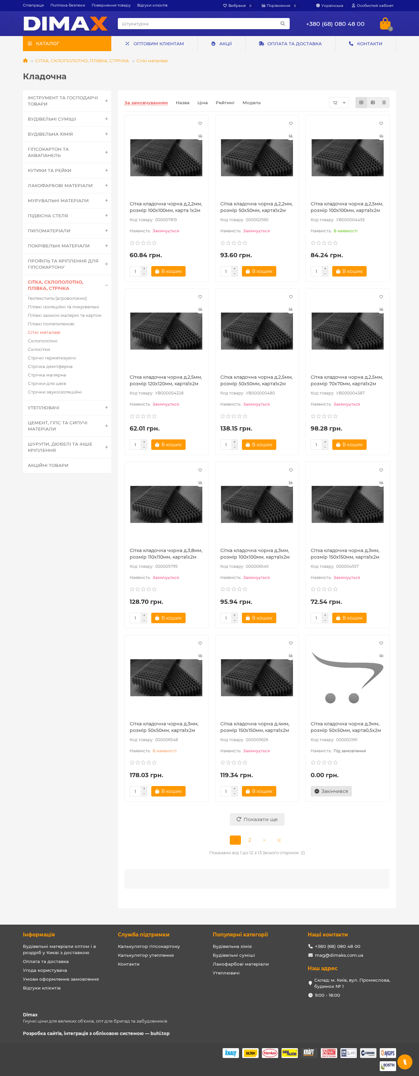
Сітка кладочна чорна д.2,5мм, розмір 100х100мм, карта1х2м (347, 207)
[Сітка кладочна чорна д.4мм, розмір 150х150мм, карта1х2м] (257, 678)
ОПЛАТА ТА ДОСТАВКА (294, 43)
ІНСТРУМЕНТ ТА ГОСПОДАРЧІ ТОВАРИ (63, 100)
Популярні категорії (240, 935)
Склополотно (42, 340)
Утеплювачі (226, 972)
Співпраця (33, 5)
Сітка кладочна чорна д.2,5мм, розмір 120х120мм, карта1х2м (166, 380)
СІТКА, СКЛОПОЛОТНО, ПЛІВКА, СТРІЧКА (82, 60)
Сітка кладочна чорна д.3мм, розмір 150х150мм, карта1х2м (345, 554)
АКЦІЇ (225, 43)
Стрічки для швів (47, 383)
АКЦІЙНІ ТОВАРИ (48, 465)
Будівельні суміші (234, 955)
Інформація (39, 935)
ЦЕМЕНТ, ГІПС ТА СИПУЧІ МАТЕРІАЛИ (57, 426)
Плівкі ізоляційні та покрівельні (63, 306)
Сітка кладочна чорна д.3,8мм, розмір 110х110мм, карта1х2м (166, 554)
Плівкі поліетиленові (51, 323)
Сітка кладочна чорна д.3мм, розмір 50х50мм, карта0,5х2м (346, 727)
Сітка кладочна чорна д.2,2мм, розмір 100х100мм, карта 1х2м (166, 207)
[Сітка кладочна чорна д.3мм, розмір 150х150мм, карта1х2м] (347, 504)
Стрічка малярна (47, 374)
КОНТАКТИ (369, 43)
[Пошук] (282, 23)
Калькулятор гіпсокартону (149, 946)
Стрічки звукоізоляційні (55, 391)
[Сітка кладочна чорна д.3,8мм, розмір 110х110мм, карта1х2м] (166, 504)
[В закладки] (200, 123)
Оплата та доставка (46, 961)
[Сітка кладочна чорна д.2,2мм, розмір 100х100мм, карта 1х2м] (166, 158)
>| (279, 840)
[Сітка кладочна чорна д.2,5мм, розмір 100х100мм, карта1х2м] (347, 158)
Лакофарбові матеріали (241, 964)
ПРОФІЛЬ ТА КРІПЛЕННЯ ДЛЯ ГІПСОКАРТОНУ (63, 264)
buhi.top (160, 1033)
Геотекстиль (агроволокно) (57, 298)
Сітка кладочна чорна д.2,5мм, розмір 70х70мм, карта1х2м (347, 380)
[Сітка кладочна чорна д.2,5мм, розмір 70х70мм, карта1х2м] (347, 331)
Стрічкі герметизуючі (52, 357)
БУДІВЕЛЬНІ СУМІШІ (52, 119)
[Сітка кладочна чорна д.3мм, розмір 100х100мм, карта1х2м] (257, 504)
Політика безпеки (67, 5)
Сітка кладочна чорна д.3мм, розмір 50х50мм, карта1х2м (164, 727)
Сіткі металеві (152, 60)
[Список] (373, 102)
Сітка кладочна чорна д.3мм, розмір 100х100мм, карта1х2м (255, 554)
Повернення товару (111, 5)
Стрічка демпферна (50, 366)
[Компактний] (384, 102)
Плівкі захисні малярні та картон (64, 315)
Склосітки (39, 349)
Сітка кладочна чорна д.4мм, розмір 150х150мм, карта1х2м (254, 727)
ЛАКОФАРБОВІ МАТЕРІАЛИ (60, 185)
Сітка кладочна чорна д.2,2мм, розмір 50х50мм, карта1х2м (256, 207)
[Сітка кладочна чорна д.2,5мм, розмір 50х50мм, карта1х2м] (257, 331)
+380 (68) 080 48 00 (335, 23)
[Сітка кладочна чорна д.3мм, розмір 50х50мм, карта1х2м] (166, 678)
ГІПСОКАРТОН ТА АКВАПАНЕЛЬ (48, 152)
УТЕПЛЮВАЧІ (43, 407)
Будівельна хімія (232, 946)
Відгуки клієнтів (152, 5)
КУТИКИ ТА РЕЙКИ (49, 170)
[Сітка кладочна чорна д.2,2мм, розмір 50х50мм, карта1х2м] (257, 158)
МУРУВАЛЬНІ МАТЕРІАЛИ (58, 200)
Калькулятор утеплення (146, 955)
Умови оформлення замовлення (61, 979)
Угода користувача (45, 970)
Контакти (128, 964)
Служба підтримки (144, 935)
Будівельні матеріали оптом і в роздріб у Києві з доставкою (59, 949)
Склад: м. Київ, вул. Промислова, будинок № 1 (352, 983)
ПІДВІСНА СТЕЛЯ (48, 215)
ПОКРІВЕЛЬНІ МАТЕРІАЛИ (59, 245)
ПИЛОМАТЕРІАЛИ (49, 230)
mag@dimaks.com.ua (339, 955)
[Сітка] (361, 102)
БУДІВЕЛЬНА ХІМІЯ (50, 134)
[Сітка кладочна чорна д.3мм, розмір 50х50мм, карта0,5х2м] (347, 678)
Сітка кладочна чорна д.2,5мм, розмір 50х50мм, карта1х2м (256, 380)
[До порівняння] (200, 135)
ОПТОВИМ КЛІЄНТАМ (159, 43)
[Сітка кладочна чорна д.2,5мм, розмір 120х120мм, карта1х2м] (166, 331)
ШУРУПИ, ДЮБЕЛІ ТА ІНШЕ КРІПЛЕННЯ (60, 447)
